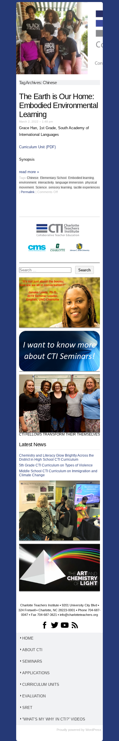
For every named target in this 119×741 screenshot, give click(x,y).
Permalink (28, 192)
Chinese (32, 177)
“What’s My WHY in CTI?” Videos (53, 719)
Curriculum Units (40, 684)
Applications (36, 673)
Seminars (32, 661)
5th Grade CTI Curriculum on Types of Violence (56, 465)
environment (27, 182)
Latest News (32, 444)
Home (28, 638)
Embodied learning (81, 177)
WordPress (93, 729)
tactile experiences (87, 187)
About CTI (32, 650)
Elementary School (53, 177)
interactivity (46, 182)
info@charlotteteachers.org (79, 614)
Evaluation (34, 696)
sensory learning (60, 187)
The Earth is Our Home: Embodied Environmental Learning (58, 105)
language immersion (69, 182)
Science (41, 187)
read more (29, 172)
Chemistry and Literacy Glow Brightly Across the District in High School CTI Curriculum (56, 457)
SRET (27, 707)
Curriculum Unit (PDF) (37, 147)
